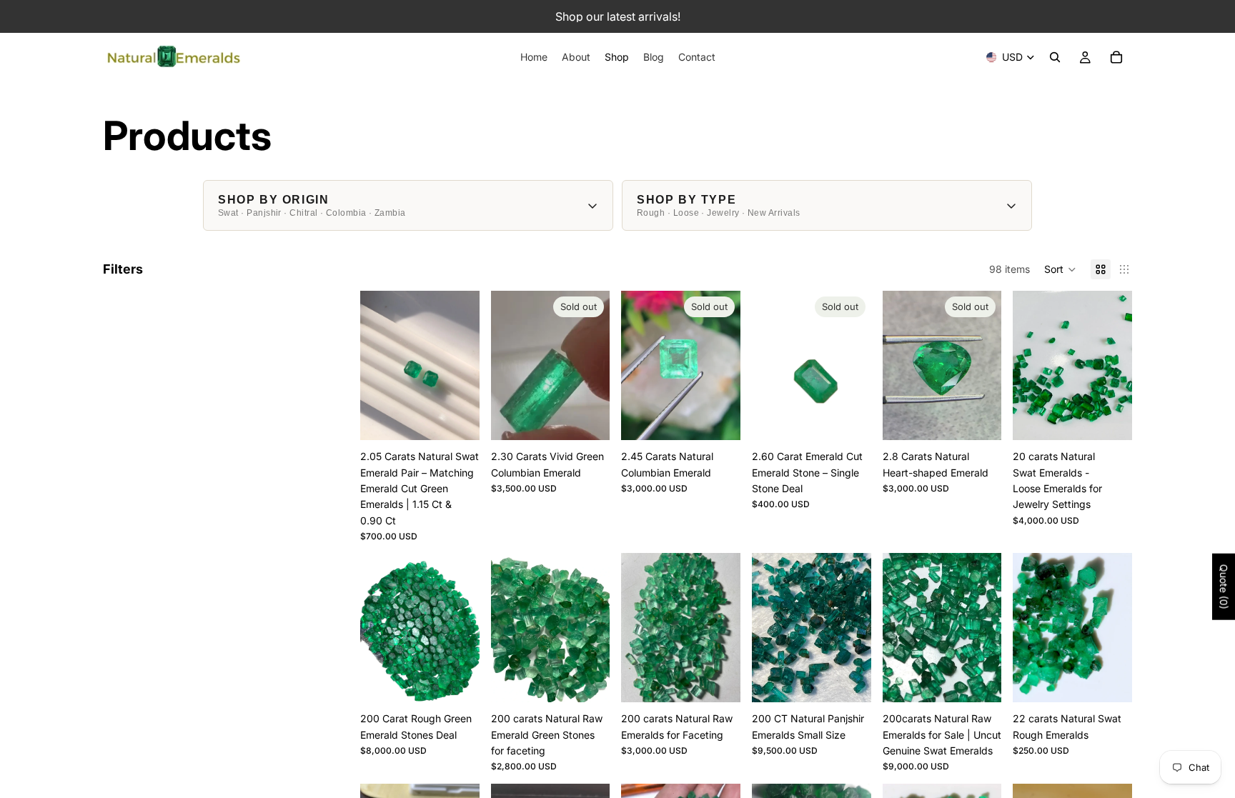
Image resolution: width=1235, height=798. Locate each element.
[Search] (1055, 57)
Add (469, 418)
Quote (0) (1224, 586)
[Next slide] (464, 365)
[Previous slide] (376, 365)
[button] (1060, 269)
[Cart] (1116, 57)
